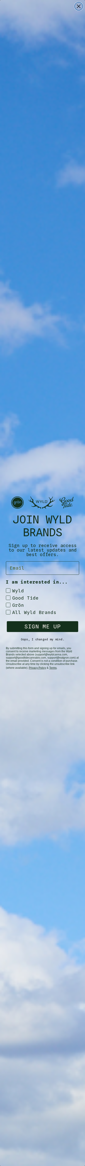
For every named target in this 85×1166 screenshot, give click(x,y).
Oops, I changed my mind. (42, 639)
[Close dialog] (79, 6)
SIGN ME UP (42, 626)
